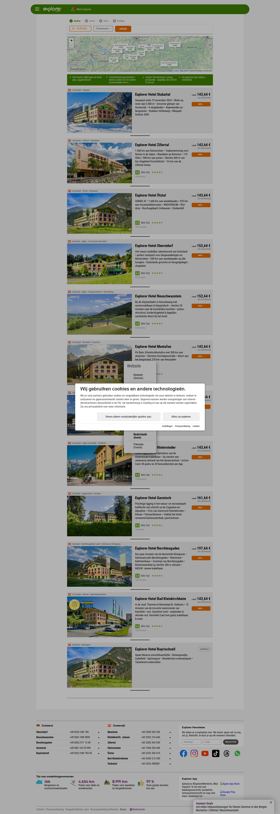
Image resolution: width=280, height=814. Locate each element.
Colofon (196, 426)
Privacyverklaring (182, 426)
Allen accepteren (181, 416)
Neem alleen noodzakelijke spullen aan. (129, 416)
